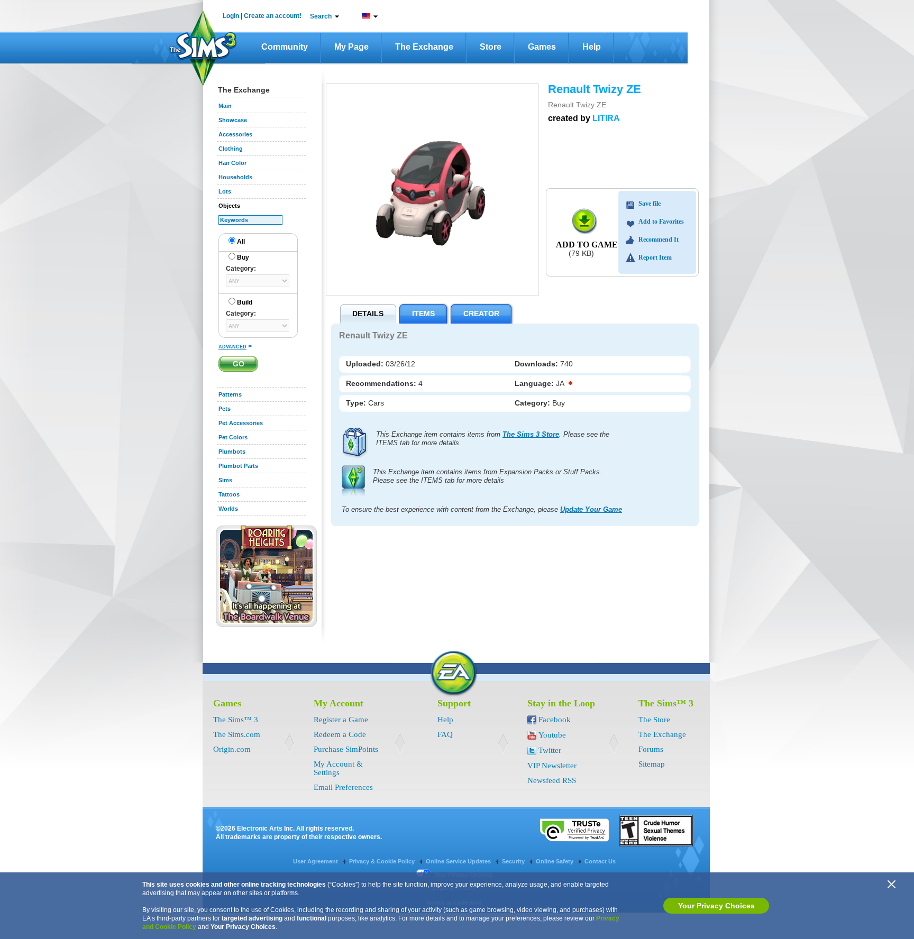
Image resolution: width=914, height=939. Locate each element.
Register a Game (341, 719)
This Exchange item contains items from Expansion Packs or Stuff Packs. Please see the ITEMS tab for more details (487, 476)
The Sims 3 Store (530, 434)
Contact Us (600, 861)
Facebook (554, 719)
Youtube (552, 735)
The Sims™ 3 (235, 719)
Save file (649, 203)
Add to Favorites (661, 221)
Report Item (655, 257)
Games (542, 46)
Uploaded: (366, 364)
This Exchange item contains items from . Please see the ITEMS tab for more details (492, 438)
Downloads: (537, 364)
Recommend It (658, 239)
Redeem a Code (340, 734)
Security (514, 861)
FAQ (445, 734)
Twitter (549, 750)
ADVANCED (232, 346)
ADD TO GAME (587, 244)
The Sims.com (236, 734)
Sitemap (651, 764)
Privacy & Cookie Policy (382, 861)
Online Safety (555, 861)
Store (490, 46)
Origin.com (232, 749)
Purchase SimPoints (346, 749)
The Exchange (424, 46)
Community (284, 46)
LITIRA (606, 118)
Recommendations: (382, 383)
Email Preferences (343, 787)
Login (231, 16)
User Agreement (316, 861)
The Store (654, 719)
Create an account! (272, 16)
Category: (533, 403)
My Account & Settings (338, 768)
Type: (357, 403)
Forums (650, 749)
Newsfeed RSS (551, 780)
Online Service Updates (459, 861)
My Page (351, 46)
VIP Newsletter (552, 765)
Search (321, 16)
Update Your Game (591, 509)
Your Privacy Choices (716, 905)
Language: (535, 383)
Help (591, 46)
